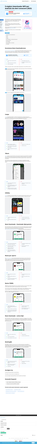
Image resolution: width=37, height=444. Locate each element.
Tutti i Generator (33, 1)
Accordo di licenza (12, 438)
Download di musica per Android (11, 391)
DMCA (20, 438)
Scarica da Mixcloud (21, 391)
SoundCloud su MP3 (17, 389)
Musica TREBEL (8, 41)
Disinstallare (27, 438)
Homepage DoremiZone (4, 1)
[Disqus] (18, 404)
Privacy (9, 438)
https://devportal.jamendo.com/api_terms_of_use (12, 229)
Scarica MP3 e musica (9, 389)
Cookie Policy (22, 442)
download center (4, 419)
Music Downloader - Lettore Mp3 (10, 42)
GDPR (22, 438)
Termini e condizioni (17, 438)
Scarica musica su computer (10, 393)
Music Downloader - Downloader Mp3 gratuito (12, 39)
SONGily (7, 38)
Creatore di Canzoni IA (25, 1)
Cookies (24, 438)
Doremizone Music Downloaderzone (10, 34)
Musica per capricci (8, 40)
